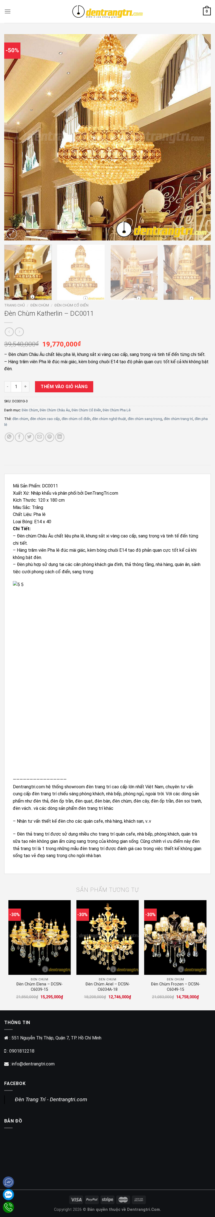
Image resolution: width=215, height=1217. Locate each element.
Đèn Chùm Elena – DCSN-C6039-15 (39, 987)
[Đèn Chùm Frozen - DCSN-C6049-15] (175, 937)
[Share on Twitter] (29, 437)
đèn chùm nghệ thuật (109, 419)
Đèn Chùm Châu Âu (55, 410)
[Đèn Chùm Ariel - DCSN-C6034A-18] (107, 937)
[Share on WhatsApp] (9, 437)
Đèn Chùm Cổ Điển (71, 305)
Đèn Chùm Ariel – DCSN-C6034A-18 (107, 987)
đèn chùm (20, 419)
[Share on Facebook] (19, 437)
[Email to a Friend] (39, 437)
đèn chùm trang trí (178, 419)
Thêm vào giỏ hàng (64, 386)
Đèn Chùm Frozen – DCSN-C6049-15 (175, 987)
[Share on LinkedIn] (59, 437)
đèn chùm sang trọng (145, 419)
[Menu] (7, 11)
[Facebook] (8, 1182)
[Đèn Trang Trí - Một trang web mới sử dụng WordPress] (107, 11)
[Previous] (15, 137)
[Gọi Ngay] (8, 1207)
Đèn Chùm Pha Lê (116, 410)
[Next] (200, 137)
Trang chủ (14, 305)
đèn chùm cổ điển (76, 419)
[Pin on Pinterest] (49, 437)
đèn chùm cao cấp (45, 419)
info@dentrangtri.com (33, 1064)
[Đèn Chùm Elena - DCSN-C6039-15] (39, 937)
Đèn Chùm (39, 305)
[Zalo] (8, 1194)
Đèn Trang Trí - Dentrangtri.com (51, 1099)
